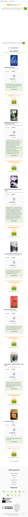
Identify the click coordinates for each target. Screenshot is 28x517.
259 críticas (14, 289)
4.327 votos (14, 454)
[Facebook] (3, 491)
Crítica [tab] (13, 71)
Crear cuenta (11, 1)
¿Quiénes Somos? (14, 473)
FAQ (14, 477)
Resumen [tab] (7, 71)
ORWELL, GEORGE (14, 311)
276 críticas (14, 455)
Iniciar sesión (4, 1)
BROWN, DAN (14, 422)
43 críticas (14, 234)
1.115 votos (14, 401)
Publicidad (14, 482)
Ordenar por (14, 48)
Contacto (14, 484)
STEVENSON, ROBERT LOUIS (14, 367)
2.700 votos (14, 233)
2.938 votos (14, 168)
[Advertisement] (14, 26)
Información (14, 475)
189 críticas (14, 345)
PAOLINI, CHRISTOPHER (14, 69)
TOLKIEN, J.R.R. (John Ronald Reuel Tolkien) (14, 125)
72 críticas (14, 169)
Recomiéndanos (14, 479)
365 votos (14, 101)
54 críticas (14, 402)
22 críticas (14, 103)
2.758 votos (14, 344)
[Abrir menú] (25, 8)
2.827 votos (14, 288)
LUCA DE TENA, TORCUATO (14, 255)
